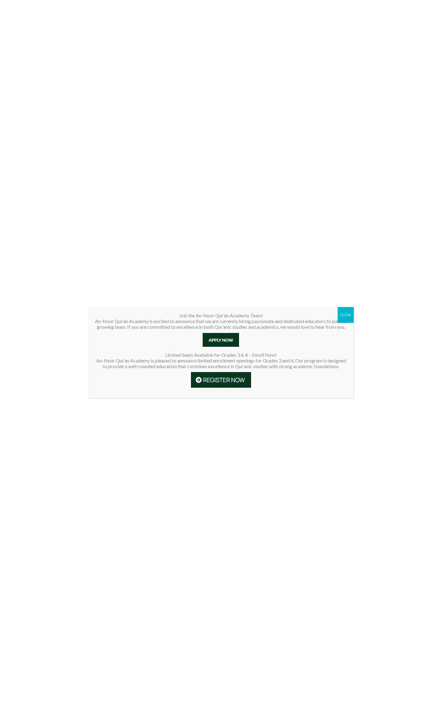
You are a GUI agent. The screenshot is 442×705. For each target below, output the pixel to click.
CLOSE (345, 314)
